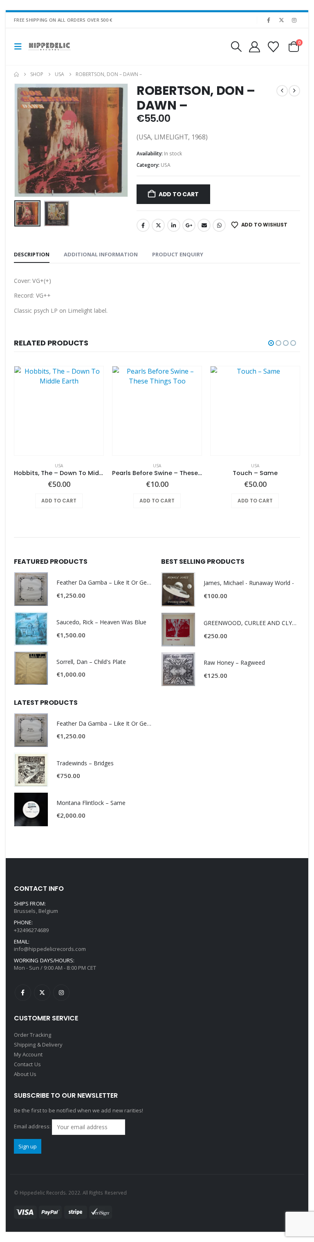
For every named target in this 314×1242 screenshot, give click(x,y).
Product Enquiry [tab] (177, 254)
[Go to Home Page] (16, 74)
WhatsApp (219, 225)
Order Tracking (32, 1034)
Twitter (158, 225)
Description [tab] (31, 254)
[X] (281, 20)
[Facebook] (268, 20)
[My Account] (254, 46)
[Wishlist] (273, 46)
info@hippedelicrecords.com (50, 949)
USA (165, 164)
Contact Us (27, 1064)
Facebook (143, 225)
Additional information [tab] (101, 254)
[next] (294, 90)
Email (204, 225)
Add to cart (179, 194)
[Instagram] (294, 20)
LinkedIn (173, 225)
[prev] (282, 90)
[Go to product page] (58, 410)
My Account (28, 1054)
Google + (188, 225)
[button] (20, 47)
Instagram (61, 992)
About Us (25, 1074)
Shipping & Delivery (38, 1044)
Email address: (33, 1126)
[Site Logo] (49, 47)
